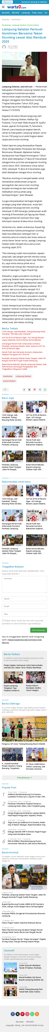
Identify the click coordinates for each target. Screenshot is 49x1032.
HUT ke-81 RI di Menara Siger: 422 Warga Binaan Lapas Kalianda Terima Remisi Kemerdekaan (23, 338)
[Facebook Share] (24, 390)
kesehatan (7, 376)
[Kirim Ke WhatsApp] (45, 390)
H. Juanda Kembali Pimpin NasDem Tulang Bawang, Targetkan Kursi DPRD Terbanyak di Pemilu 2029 (12, 766)
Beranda (20, 1022)
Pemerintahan (33, 25)
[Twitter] (18, 1014)
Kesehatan (6, 25)
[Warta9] (16, 7)
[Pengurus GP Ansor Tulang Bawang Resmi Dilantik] (24, 728)
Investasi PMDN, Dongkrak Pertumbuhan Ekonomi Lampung (23, 914)
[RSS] (37, 1014)
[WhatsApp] (32, 1014)
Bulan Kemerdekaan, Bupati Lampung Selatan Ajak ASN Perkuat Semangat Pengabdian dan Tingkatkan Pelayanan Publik (24, 366)
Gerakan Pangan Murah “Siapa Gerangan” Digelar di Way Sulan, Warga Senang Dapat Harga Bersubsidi (24, 940)
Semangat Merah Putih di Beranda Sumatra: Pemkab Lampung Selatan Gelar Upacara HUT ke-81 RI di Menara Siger (24, 346)
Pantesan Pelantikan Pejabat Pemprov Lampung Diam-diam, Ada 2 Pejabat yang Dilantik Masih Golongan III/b (26, 805)
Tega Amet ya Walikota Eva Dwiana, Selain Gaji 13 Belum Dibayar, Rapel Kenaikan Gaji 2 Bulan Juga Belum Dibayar (27, 823)
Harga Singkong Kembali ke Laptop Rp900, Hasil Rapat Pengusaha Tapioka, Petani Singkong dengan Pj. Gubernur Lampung (27, 814)
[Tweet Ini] (29, 390)
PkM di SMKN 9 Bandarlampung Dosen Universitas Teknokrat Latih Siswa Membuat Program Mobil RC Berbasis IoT (27, 842)
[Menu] (3, 7)
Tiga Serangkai (12, 46)
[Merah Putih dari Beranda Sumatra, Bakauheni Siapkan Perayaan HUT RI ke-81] (36, 431)
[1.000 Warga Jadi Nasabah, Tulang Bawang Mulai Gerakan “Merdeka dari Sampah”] (12, 407)
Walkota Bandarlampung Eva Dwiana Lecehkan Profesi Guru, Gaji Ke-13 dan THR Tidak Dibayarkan (26, 795)
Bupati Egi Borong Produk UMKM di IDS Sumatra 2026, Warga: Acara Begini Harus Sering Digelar (23, 905)
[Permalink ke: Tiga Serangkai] (4, 46)
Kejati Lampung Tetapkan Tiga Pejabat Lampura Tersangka (11, 688)
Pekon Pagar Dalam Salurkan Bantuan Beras (21, 923)
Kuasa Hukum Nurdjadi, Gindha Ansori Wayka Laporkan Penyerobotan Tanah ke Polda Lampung (35, 688)
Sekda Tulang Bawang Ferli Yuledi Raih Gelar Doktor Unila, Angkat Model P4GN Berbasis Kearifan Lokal (30, 990)
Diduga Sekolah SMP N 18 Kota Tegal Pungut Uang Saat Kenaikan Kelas (27, 833)
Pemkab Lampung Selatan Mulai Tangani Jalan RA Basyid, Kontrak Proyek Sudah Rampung (24, 359)
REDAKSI (30, 1022)
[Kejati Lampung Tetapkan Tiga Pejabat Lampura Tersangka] (13, 677)
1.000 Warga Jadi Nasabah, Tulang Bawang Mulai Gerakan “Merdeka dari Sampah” (23, 332)
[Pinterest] (22, 1014)
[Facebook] (13, 1014)
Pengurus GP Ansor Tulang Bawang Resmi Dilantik (23, 744)
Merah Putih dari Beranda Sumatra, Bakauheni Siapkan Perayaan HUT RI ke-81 (22, 353)
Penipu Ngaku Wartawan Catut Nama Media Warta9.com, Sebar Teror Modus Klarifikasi (23, 666)
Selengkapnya (23, 777)
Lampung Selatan (19, 25)
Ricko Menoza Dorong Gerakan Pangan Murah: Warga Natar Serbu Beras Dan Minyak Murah (22, 931)
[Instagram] (27, 1014)
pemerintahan (9, 381)
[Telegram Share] (40, 390)
